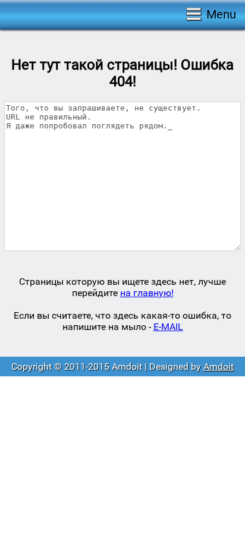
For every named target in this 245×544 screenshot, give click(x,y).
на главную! (147, 292)
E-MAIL (168, 326)
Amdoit (218, 366)
